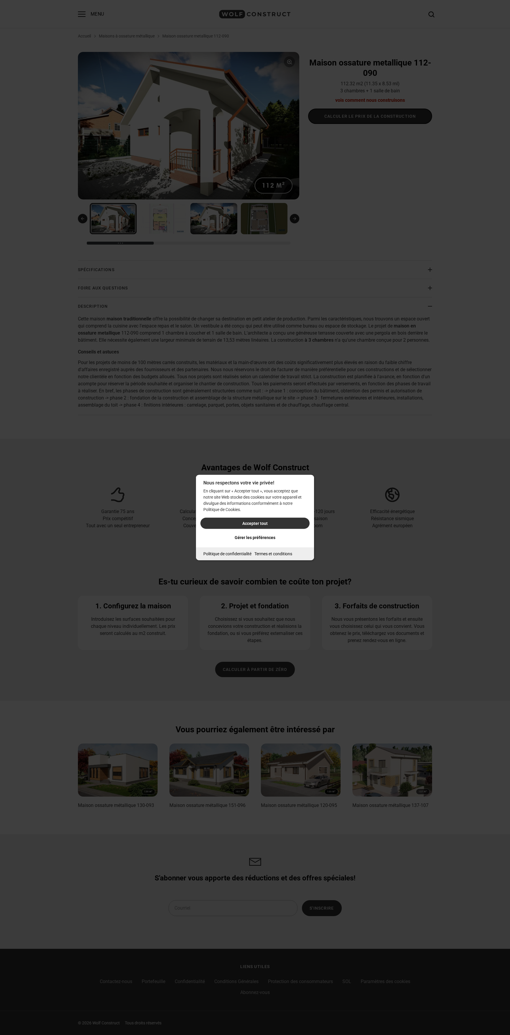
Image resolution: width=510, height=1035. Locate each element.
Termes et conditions (273, 553)
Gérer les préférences (255, 537)
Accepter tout (255, 523)
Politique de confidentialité (227, 553)
